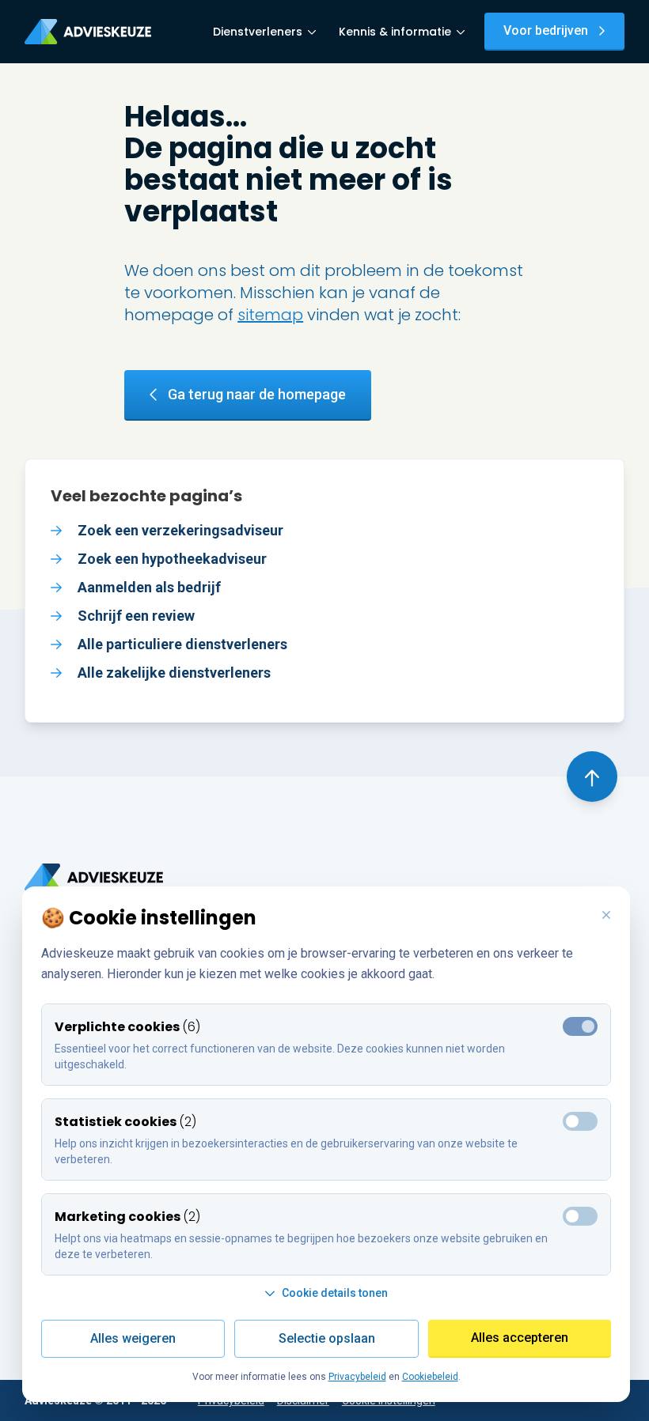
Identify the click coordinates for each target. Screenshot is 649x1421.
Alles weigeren (133, 1338)
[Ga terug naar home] (94, 877)
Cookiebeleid (430, 1376)
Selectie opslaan (327, 1338)
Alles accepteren (519, 1337)
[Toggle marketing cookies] (580, 1121)
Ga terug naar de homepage (257, 394)
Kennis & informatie (395, 32)
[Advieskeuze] (88, 31)
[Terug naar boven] (592, 776)
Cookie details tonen (335, 1293)
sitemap (270, 315)
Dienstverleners (257, 32)
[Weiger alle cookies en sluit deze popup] (606, 915)
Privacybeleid (357, 1376)
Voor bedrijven (545, 30)
